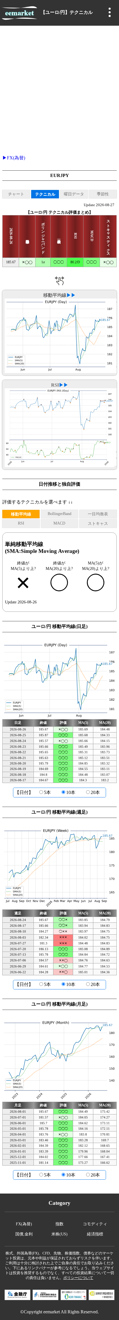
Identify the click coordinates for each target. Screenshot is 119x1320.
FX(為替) (16, 157)
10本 (70, 792)
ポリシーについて (78, 1278)
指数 (59, 1224)
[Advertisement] (59, 88)
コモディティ (95, 1224)
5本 (47, 792)
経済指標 (95, 1234)
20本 (95, 792)
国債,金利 (24, 1234)
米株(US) (59, 1234)
